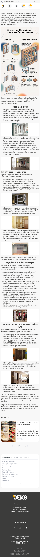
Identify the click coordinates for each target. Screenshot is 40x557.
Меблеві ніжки (6, 470)
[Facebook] (26, 527)
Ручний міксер (6, 466)
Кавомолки (5, 480)
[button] (37, 6)
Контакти (20, 505)
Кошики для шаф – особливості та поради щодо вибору (26, 424)
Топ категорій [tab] (7, 457)
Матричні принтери (8, 472)
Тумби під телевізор (8, 462)
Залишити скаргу (20, 522)
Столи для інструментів (9, 464)
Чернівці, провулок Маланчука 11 (20, 536)
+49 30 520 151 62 (20, 543)
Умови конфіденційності (20, 509)
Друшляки (5, 468)
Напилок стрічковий (8, 476)
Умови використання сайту (20, 507)
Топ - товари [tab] (24, 457)
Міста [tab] (16, 457)
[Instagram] (20, 527)
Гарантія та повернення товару (20, 511)
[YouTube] (13, 527)
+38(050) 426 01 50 (20, 538)
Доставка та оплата (20, 503)
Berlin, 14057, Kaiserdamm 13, (20, 541)
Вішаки (4, 478)
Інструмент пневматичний (10, 474)
